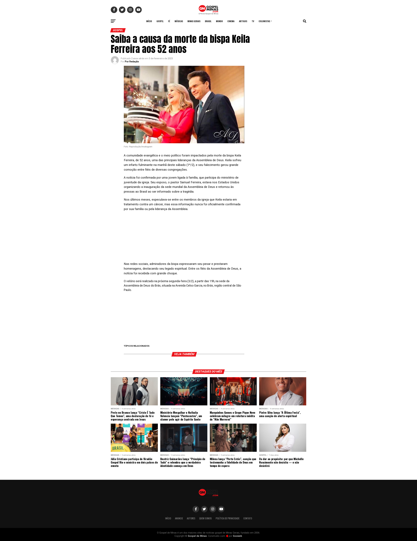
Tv (253, 21)
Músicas (179, 21)
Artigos (243, 21)
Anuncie (179, 518)
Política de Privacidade (227, 518)
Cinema (230, 21)
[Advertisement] (184, 237)
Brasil (208, 21)
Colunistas (264, 21)
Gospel (160, 21)
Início (149, 21)
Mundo (219, 21)
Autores (191, 518)
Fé (169, 21)
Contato (247, 518)
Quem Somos (205, 518)
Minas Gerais (193, 21)
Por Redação (132, 61)
